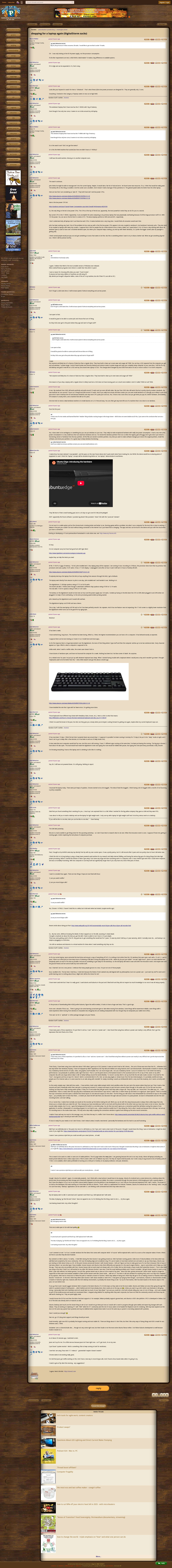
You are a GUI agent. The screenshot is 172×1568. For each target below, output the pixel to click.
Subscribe (11, 2)
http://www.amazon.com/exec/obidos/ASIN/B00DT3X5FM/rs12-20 (69, 198)
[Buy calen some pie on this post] (152, 387)
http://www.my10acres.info (108, 533)
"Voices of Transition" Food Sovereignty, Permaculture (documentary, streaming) (91, 1517)
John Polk (33, 251)
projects (13, 138)
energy (13, 55)
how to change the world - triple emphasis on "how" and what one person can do (91, 1537)
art (13, 97)
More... (98, 1556)
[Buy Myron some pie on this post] (152, 39)
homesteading (13, 50)
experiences (13, 123)
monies (13, 61)
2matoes (66, 97)
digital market (13, 144)
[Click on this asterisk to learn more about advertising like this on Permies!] (129, 17)
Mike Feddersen (35, 1125)
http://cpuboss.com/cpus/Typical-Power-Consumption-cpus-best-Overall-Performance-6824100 (78, 206)
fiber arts (13, 92)
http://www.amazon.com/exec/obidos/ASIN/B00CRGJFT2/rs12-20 (69, 572)
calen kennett (34, 386)
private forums (13, 159)
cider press (13, 133)
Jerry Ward (33, 521)
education (13, 112)
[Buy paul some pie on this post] (152, 63)
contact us (54, 1566)
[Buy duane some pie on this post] (152, 539)
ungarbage (13, 76)
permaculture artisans (13, 102)
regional (13, 107)
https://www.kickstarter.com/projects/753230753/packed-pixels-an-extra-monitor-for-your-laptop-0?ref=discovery (98, 1131)
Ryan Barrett (34, 86)
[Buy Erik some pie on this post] (152, 808)
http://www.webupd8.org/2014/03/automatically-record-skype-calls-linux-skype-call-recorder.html (101, 925)
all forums (13, 164)
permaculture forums (13, 29)
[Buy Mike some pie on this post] (152, 1126)
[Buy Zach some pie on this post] (152, 849)
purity (13, 71)
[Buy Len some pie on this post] (152, 1050)
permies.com (13, 149)
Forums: (34, 29)
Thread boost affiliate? (66, 1467)
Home (4, 2)
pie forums (13, 154)
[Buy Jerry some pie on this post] (152, 522)
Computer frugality (65, 1472)
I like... (31, 78)
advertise (60, 1566)
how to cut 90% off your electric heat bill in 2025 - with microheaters (86, 1504)
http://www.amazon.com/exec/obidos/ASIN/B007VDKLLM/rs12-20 (69, 703)
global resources (13, 128)
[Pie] (17, 2)
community (13, 81)
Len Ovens (33, 1050)
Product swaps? (63, 1427)
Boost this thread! (98, 1406)
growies (13, 35)
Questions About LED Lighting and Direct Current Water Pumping (84, 1440)
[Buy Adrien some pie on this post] (152, 979)
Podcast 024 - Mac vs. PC (67, 1451)
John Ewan (33, 614)
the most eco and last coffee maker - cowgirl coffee (79, 1488)
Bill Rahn (32, 287)
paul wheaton (34, 62)
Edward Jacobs (34, 450)
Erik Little (33, 807)
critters (13, 40)
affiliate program (69, 1566)
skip (13, 118)
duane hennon (34, 539)
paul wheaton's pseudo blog (46, 29)
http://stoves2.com (70, 1371)
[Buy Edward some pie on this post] (152, 451)
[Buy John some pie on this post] (152, 251)
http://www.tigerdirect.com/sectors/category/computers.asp (67, 553)
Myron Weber (34, 39)
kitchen (13, 66)
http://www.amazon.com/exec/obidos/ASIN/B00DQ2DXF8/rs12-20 (69, 196)
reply (98, 1388)
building (13, 45)
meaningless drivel (62, 29)
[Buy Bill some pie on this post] (152, 287)
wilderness (13, 87)
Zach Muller (33, 848)
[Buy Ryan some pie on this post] (152, 86)
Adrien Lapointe (35, 978)
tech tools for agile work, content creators (75, 1415)
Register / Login (164, 2)
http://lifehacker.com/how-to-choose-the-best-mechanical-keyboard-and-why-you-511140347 (77, 718)
